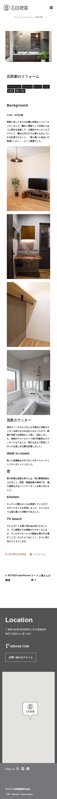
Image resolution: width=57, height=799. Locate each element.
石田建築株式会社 (21, 789)
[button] (30, 711)
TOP (8, 794)
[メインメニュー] (51, 8)
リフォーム (39, 554)
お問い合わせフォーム (21, 657)
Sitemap (15, 794)
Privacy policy (27, 794)
